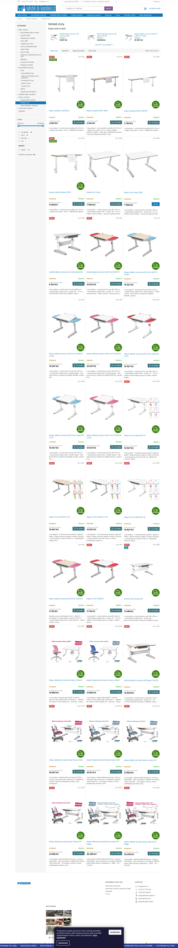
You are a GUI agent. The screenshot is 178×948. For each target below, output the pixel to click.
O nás (107, 894)
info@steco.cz (143, 886)
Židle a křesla (23, 30)
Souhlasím (115, 932)
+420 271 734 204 (144, 889)
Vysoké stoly (25, 86)
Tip (23, 141)
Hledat (108, 8)
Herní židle (24, 41)
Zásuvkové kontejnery (28, 92)
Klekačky (24, 59)
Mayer (25, 150)
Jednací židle (25, 35)
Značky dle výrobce (25, 108)
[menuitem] (22, 15)
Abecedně (92, 51)
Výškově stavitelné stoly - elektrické (30, 77)
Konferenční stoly (27, 80)
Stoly (22, 70)
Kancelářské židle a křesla (30, 33)
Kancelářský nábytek (25, 68)
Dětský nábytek (24, 97)
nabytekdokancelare (145, 902)
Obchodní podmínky (71, 2)
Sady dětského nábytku (29, 106)
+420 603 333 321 (144, 892)
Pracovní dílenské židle (29, 46)
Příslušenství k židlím (28, 38)
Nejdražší (65, 51)
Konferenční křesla (27, 62)
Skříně (23, 89)
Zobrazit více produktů (103, 45)
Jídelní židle (25, 49)
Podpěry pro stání (27, 44)
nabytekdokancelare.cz (146, 896)
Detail (155, 204)
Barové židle (25, 52)
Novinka (25, 138)
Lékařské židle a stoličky (26, 94)
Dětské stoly (25, 103)
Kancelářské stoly (27, 73)
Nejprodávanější (78, 51)
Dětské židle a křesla (28, 100)
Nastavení (63, 943)
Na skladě (26, 132)
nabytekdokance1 (144, 899)
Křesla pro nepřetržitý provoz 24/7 (31, 56)
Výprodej (21, 111)
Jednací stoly (26, 83)
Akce (24, 135)
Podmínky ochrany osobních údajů (96, 2)
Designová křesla (27, 65)
